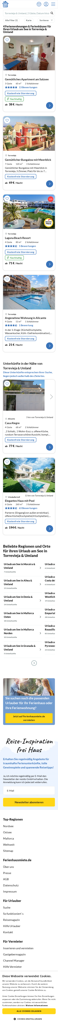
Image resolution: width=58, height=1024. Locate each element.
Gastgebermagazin (14, 954)
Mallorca (8, 838)
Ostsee (7, 832)
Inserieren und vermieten (18, 948)
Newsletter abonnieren (29, 802)
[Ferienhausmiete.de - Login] (46, 4)
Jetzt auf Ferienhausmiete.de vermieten (29, 718)
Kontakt (8, 932)
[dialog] (29, 997)
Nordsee (8, 826)
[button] (54, 4)
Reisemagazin (11, 919)
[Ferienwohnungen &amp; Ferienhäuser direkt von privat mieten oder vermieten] (5, 4)
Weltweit (9, 844)
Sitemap (8, 850)
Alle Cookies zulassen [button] (29, 1011)
